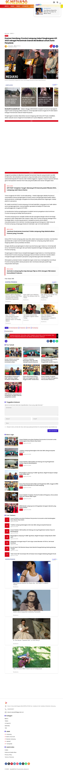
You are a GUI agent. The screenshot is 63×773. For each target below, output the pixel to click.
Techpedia (9, 744)
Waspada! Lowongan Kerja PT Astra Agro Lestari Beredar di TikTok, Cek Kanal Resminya (32, 542)
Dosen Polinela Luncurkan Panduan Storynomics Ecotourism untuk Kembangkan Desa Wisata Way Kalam (12, 360)
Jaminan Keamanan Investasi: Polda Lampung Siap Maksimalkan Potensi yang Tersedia (31, 232)
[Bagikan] (57, 46)
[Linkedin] (20, 763)
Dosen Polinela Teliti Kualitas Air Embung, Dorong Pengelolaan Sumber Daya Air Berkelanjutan (49, 360)
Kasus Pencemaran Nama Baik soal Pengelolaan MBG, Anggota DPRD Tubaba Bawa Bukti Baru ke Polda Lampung (31, 378)
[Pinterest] (11, 763)
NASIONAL (7, 725)
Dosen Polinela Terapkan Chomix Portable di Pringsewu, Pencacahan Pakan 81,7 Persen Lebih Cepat (49, 378)
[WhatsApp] (57, 341)
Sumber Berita (9, 331)
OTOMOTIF (8, 723)
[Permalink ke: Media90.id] (6, 46)
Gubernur (23, 328)
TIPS (6, 728)
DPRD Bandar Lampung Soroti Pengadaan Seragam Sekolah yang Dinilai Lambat (13, 395)
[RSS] (29, 763)
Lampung (35, 328)
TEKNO (6, 721)
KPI (29, 328)
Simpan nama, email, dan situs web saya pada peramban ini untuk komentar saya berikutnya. (32, 427)
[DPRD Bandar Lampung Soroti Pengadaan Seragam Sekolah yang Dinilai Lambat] (13, 387)
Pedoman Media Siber (10, 752)
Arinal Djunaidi (14, 328)
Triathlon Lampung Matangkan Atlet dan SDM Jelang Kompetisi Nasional (30, 360)
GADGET (8, 741)
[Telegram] (54, 341)
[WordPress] (14, 763)
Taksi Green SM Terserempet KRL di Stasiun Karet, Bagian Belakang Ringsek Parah (33, 554)
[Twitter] (51, 341)
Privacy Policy (8, 754)
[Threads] (23, 763)
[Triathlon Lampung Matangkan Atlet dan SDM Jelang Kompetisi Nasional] (31, 352)
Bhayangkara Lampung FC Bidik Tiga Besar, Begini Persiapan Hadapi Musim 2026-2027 (12, 378)
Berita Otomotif (10, 736)
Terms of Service (9, 757)
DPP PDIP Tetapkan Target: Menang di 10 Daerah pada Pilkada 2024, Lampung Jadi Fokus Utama (31, 189)
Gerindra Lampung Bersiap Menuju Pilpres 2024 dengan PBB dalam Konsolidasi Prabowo (31, 272)
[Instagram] (17, 763)
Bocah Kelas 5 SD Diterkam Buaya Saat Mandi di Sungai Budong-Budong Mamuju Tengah (33, 548)
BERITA (6, 35)
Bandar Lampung (11, 739)
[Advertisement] (34, 20)
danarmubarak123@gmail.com (15, 712)
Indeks (6, 750)
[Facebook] (48, 341)
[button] (54, 2)
